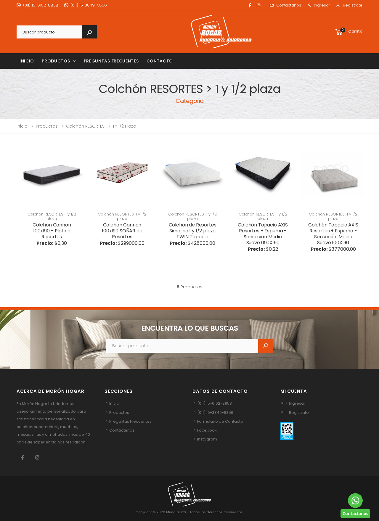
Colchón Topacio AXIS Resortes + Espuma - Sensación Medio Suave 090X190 (263, 233)
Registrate (352, 5)
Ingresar (322, 5)
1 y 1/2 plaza (124, 126)
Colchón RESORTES (85, 126)
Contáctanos (288, 5)
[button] (348, 32)
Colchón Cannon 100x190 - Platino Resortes (52, 230)
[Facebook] (250, 5)
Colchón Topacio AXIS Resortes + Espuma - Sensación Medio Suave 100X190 (333, 233)
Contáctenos (121, 430)
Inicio (27, 61)
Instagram (206, 439)
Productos (56, 61)
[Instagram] (258, 5)
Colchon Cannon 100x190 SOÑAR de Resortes (122, 230)
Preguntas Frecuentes (111, 61)
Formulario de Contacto (219, 421)
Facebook (206, 430)
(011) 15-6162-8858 (40, 5)
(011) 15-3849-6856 (88, 5)
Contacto (160, 61)
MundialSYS (176, 512)
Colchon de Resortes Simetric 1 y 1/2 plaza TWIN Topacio (192, 230)
